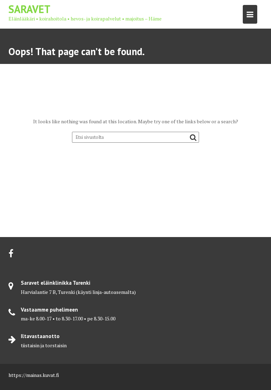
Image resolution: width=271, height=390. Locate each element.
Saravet (29, 9)
